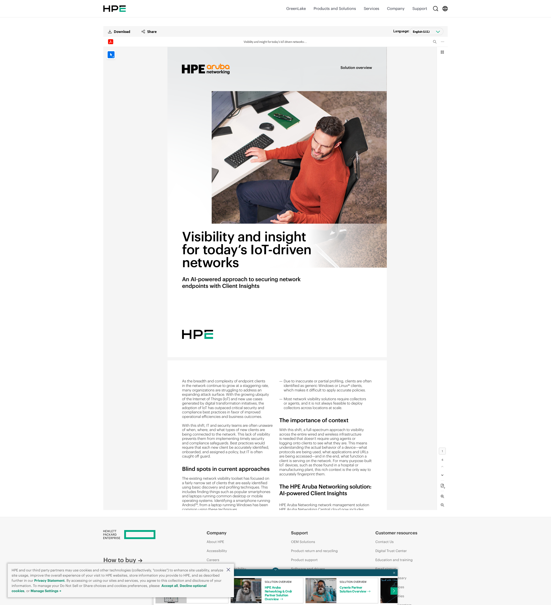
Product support (304, 560)
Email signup (385, 569)
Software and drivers (308, 569)
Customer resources (396, 532)
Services (371, 8)
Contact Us (384, 542)
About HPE (215, 542)
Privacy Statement (49, 580)
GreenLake (296, 8)
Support (419, 8)
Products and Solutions (335, 8)
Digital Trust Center (391, 551)
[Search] (435, 8)
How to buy (119, 560)
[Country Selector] (445, 8)
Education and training (394, 560)
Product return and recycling (314, 551)
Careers (213, 560)
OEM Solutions (303, 542)
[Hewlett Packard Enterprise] (114, 8)
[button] (228, 570)
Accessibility (217, 551)
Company (396, 8)
